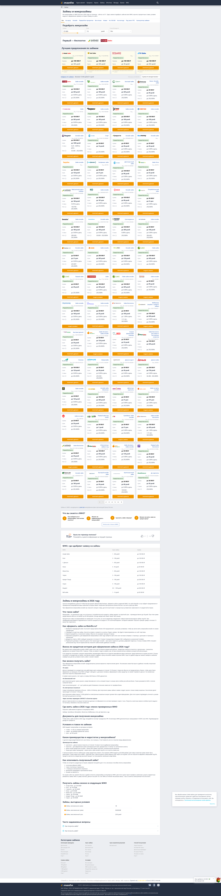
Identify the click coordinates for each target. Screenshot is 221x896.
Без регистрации (89, 865)
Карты (96, 3)
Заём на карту (79, 416)
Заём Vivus (155, 162)
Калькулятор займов (142, 20)
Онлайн (75, 20)
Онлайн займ (130, 135)
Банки (122, 3)
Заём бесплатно (129, 303)
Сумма (64, 28)
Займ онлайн (79, 81)
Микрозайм (105, 360)
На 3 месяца (88, 845)
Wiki (127, 3)
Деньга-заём (155, 360)
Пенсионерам (64, 851)
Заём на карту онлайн (154, 389)
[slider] (77, 33)
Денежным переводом (140, 849)
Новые (105, 20)
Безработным (64, 853)
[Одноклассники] (154, 885)
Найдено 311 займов (67, 77)
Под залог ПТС (130, 20)
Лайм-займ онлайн (128, 276)
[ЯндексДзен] (158, 885)
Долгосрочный (89, 847)
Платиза (80, 360)
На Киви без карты (139, 847)
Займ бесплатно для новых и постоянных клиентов (154, 334)
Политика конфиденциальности (97, 880)
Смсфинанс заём (103, 162)
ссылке (129, 894)
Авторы (118, 880)
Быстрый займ (129, 81)
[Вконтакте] (150, 885)
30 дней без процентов (91, 869)
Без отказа (98, 20)
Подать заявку (148, 270)
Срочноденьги (129, 219)
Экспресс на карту (138, 853)
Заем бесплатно (78, 445)
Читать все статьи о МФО (110, 524)
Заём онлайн (155, 109)
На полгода (120, 20)
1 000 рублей (64, 869)
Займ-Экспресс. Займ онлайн (104, 332)
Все (63, 20)
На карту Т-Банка (138, 851)
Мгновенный (113, 845)
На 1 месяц (88, 849)
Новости (126, 880)
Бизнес (63, 849)
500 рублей (64, 867)
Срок (87, 28)
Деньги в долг (129, 360)
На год (87, 853)
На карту (68, 20)
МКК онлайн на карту (90, 867)
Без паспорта (88, 862)
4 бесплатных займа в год (104, 446)
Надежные (88, 871)
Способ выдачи (114, 28)
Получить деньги (72, 67)
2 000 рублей (64, 871)
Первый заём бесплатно (155, 446)
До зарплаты (155, 473)
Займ (81, 109)
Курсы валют (80, 3)
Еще (62, 856)
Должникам (64, 845)
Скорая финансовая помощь (130, 333)
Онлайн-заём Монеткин (104, 389)
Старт (107, 135)
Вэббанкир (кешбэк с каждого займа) (153, 304)
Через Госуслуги (138, 845)
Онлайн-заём (79, 135)
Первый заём (79, 276)
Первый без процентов (86, 20)
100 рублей (64, 865)
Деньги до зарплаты (131, 389)
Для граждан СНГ (65, 847)
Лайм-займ (155, 248)
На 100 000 (112, 20)
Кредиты (89, 3)
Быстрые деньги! (78, 332)
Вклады (116, 3)
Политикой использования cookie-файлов (197, 800)
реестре (82, 507)
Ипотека (109, 3)
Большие (63, 862)
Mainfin (68, 885)
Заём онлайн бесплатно (155, 416)
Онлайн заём (155, 135)
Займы (102, 3)
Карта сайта (111, 880)
